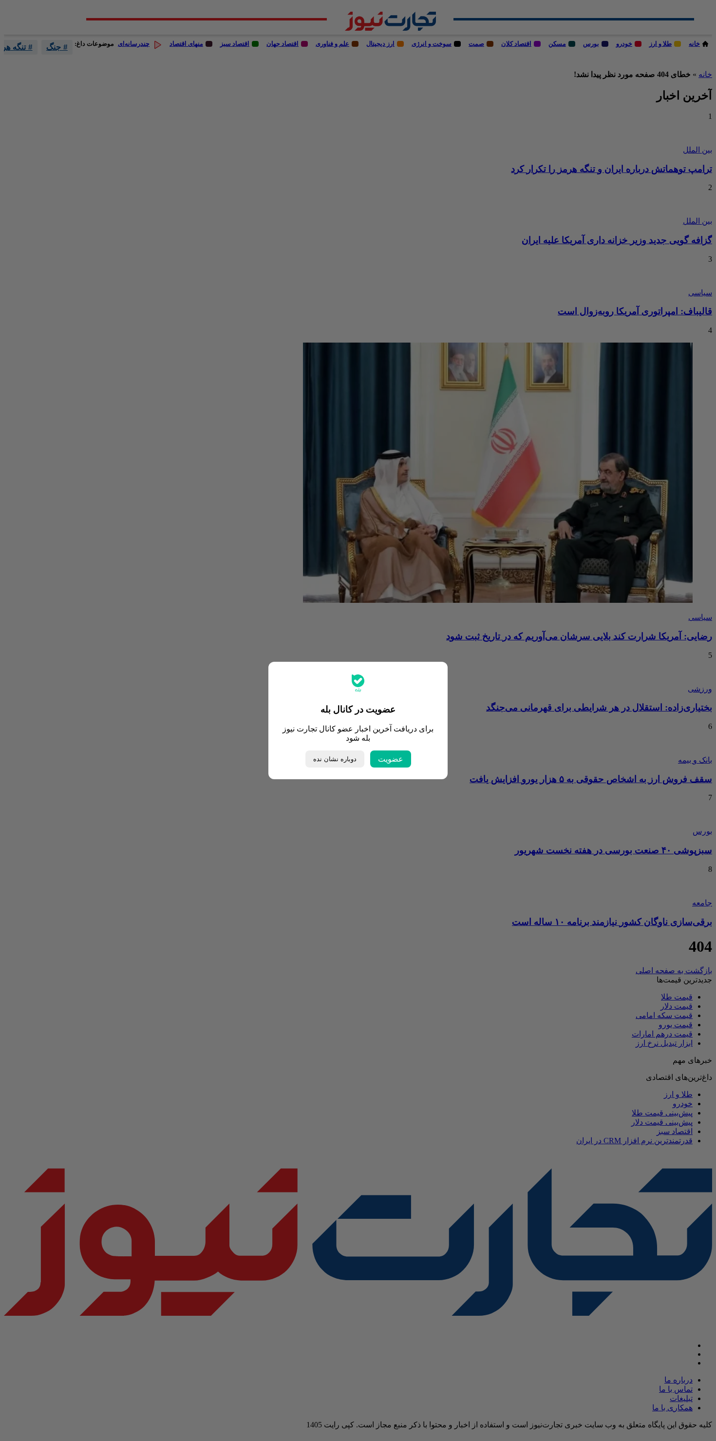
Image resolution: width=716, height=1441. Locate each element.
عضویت (390, 759)
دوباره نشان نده (335, 759)
